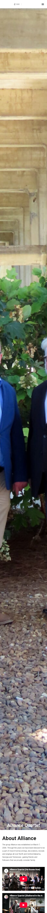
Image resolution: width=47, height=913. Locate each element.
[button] (43, 4)
